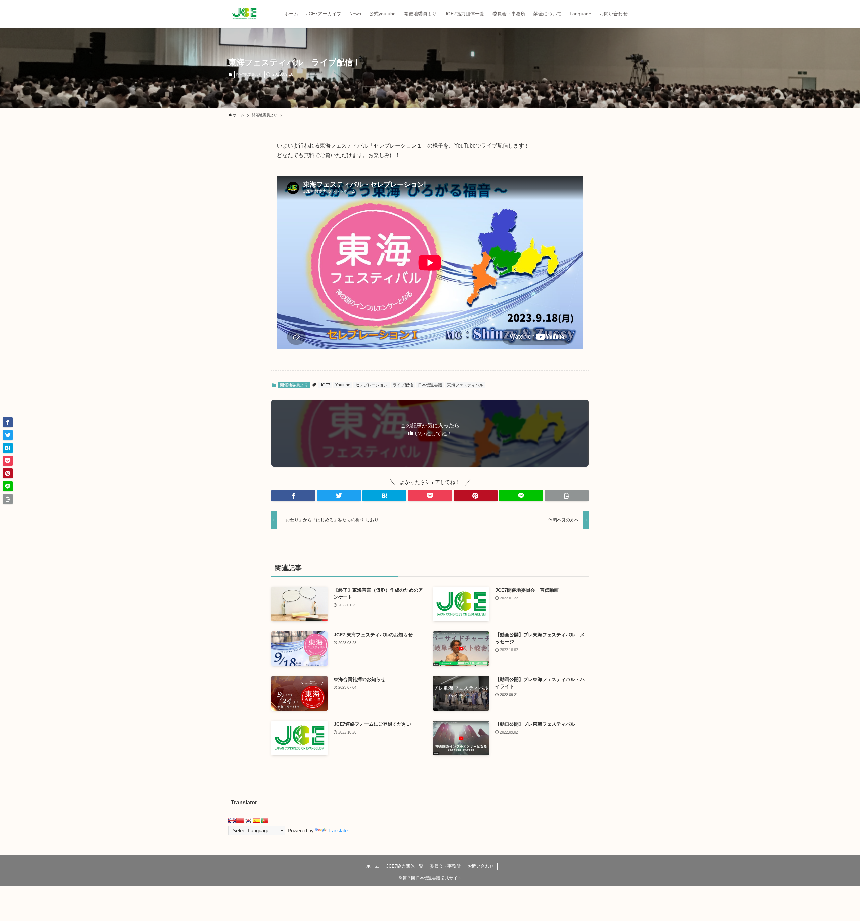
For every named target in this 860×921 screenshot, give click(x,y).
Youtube (342, 385)
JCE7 (325, 385)
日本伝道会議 (430, 385)
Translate (338, 830)
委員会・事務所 (445, 866)
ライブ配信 (403, 385)
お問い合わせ (481, 866)
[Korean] (248, 820)
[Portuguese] (264, 820)
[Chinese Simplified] (240, 820)
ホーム (372, 866)
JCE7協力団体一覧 (404, 866)
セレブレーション (371, 385)
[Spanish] (256, 820)
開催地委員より (249, 74)
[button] (293, 495)
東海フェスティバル (465, 385)
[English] (232, 820)
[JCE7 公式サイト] (244, 13)
